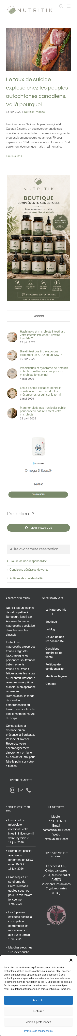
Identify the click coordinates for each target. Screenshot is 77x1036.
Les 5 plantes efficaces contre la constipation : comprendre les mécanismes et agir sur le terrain (41, 391)
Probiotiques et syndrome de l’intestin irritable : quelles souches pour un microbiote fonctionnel (44, 371)
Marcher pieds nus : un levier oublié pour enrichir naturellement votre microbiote (43, 411)
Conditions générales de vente (28, 569)
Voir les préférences (38, 1022)
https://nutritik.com (56, 838)
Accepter (38, 1000)
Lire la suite (13, 156)
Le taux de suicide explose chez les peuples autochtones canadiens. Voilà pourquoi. (38, 38)
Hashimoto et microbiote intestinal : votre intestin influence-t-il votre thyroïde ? (42, 335)
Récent (38, 316)
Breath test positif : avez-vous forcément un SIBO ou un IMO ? (41, 353)
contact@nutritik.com (56, 830)
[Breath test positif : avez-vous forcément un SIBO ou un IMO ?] (12, 352)
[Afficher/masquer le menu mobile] (69, 6)
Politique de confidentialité (38, 1031)
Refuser (38, 1011)
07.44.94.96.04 (56, 821)
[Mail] (20, 790)
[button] (71, 960)
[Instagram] (12, 790)
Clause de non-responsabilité (28, 561)
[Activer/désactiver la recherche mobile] (61, 6)
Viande (44, 63)
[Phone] (28, 790)
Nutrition (33, 63)
